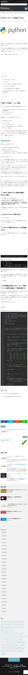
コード (5, 94)
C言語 (17, 621)
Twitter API (21, 627)
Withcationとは (8, 665)
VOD (2, 630)
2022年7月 (4, 539)
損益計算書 (22, 648)
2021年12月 (4, 549)
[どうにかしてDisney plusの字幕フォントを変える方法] (4, 476)
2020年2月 (4, 591)
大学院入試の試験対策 (5, 440)
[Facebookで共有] (4, 421)
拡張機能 (16, 648)
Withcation (5, 8)
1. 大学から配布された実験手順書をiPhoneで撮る (12, 84)
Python (2, 627)
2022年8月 (4, 535)
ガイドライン (16, 665)
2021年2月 (4, 568)
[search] (26, 4)
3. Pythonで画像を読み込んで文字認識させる (11, 88)
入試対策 (23, 642)
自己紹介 (21, 651)
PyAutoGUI (21, 624)
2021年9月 (4, 555)
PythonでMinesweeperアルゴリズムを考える (16, 429)
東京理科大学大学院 (5, 651)
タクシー (10, 636)
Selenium (7, 627)
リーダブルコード (11, 642)
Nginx (7, 624)
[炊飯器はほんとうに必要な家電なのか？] (4, 499)
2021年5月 (4, 558)
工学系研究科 (3, 648)
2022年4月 (4, 545)
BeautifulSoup (7, 621)
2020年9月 (4, 582)
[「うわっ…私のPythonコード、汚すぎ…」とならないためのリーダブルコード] (4, 506)
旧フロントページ (14, 667)
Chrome (12, 621)
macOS (2, 624)
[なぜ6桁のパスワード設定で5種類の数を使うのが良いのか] (4, 466)
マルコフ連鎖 (19, 639)
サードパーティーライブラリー (7, 633)
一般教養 (18, 642)
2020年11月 (4, 575)
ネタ (15, 636)
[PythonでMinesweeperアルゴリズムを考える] (4, 432)
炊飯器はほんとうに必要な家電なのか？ (14, 496)
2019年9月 (4, 605)
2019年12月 (4, 598)
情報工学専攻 (10, 648)
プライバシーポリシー (6, 666)
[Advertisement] (14, 245)
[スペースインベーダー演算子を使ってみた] (4, 458)
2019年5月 (4, 608)
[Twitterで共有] (10, 421)
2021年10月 (4, 552)
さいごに (5, 96)
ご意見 (21, 665)
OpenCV (15, 624)
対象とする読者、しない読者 (8, 79)
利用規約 (24, 666)
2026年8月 (4, 532)
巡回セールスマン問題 (20, 645)
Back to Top (14, 660)
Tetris (12, 627)
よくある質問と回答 (17, 666)
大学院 (2, 645)
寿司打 (12, 645)
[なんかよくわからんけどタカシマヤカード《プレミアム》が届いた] (4, 492)
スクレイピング (4, 636)
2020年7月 (4, 588)
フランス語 (24, 636)
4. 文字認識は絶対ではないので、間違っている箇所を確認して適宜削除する (13, 91)
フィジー (19, 636)
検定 (11, 651)
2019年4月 (4, 611)
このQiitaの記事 (20, 275)
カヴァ (13, 630)
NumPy (11, 624)
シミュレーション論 (18, 633)
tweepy (16, 627)
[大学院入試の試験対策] (24, 442)
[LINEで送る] (24, 421)
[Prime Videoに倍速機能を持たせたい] (4, 521)
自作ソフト (16, 651)
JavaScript (22, 621)
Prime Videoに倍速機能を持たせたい (14, 518)
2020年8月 (4, 585)
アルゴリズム (7, 630)
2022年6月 (4, 542)
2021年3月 (4, 565)
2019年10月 (4, 601)
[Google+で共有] (17, 421)
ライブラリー (3, 642)
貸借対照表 (3, 653)
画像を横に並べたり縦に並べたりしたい (14, 511)
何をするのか (6, 81)
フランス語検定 (4, 639)
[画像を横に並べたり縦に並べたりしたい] (4, 514)
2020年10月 (4, 578)
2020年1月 (4, 595)
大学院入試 (8, 645)
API (2, 621)
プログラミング (12, 639)
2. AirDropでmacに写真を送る (9, 86)
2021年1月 (4, 572)
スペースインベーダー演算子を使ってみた (15, 456)
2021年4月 (4, 562)
